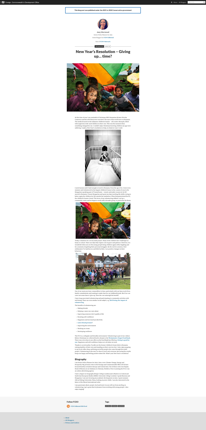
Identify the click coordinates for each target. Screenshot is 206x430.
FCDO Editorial (109, 37)
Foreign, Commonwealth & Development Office (22, 2)
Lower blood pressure (85, 323)
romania (114, 406)
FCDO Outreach (105, 41)
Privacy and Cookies (72, 423)
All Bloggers (182, 2)
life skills (108, 406)
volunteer (121, 406)
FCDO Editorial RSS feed (79, 406)
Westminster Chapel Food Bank (119, 338)
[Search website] (204, 2)
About (175, 2)
